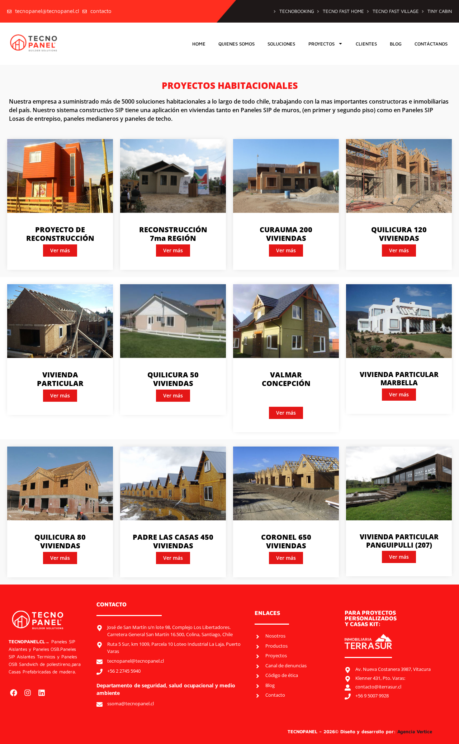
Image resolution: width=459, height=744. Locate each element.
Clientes (366, 44)
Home (198, 44)
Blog (396, 44)
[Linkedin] (42, 693)
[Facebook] (14, 693)
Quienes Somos (236, 44)
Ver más (60, 250)
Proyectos (321, 44)
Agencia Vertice (415, 731)
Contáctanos (431, 44)
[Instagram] (28, 693)
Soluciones (281, 44)
